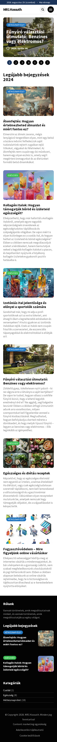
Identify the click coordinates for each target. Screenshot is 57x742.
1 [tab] (9, 62)
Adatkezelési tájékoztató (30, 729)
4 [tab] (28, 62)
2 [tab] (15, 62)
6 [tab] (41, 62)
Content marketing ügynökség (29, 724)
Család (6, 690)
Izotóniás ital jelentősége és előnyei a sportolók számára (24, 305)
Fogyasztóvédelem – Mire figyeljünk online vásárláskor (25, 551)
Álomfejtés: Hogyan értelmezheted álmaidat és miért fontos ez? (24, 125)
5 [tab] (34, 62)
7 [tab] (47, 62)
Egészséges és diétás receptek (26, 473)
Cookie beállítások (30, 735)
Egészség (13, 175)
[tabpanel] (28, 37)
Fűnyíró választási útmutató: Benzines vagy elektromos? (27, 36)
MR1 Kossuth (12, 9)
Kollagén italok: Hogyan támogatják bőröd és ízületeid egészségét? (26, 209)
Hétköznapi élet (16, 24)
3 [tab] (22, 62)
